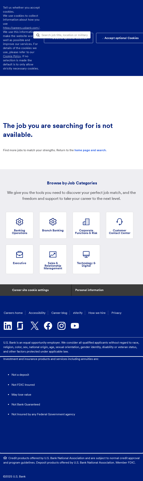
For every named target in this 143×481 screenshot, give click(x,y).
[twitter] (35, 326)
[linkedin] (8, 326)
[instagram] (61, 326)
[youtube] (75, 326)
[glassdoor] (21, 326)
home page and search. (90, 150)
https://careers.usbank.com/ (21, 28)
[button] (38, 34)
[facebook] (48, 326)
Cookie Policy (12, 56)
